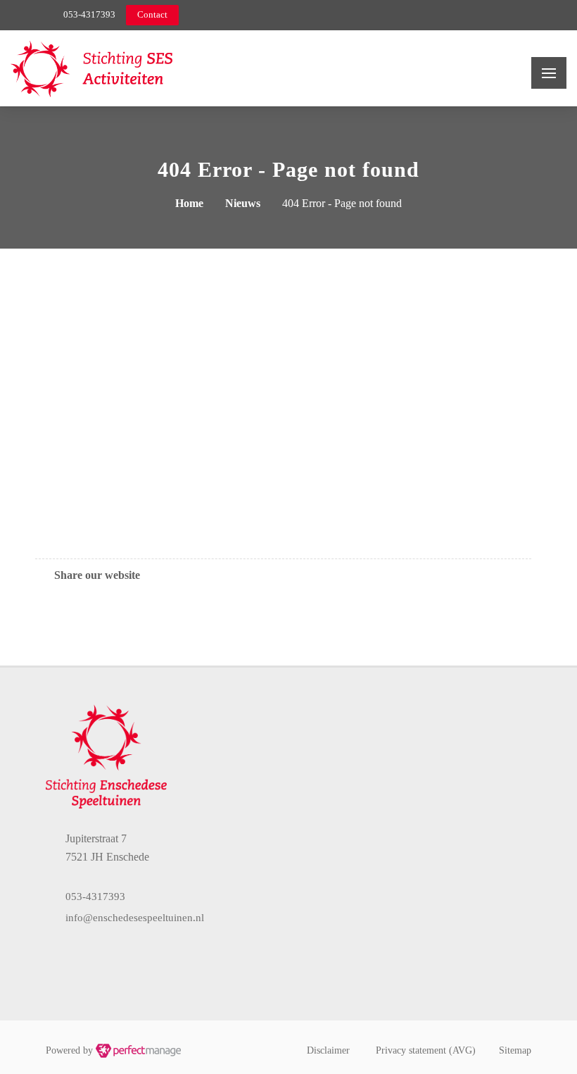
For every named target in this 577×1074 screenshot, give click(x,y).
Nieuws (242, 203)
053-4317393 (89, 14)
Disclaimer (328, 1050)
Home (189, 203)
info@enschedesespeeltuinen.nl (134, 917)
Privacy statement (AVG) (426, 1050)
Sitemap (515, 1050)
